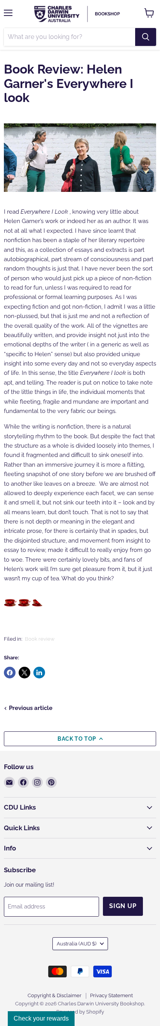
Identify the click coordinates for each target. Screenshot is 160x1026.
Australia (76, 944)
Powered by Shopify (80, 1012)
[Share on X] (24, 672)
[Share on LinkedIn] (39, 672)
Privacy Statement (111, 995)
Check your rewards (41, 1018)
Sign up (123, 906)
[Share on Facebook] (10, 672)
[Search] (145, 37)
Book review (40, 639)
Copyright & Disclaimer (55, 995)
